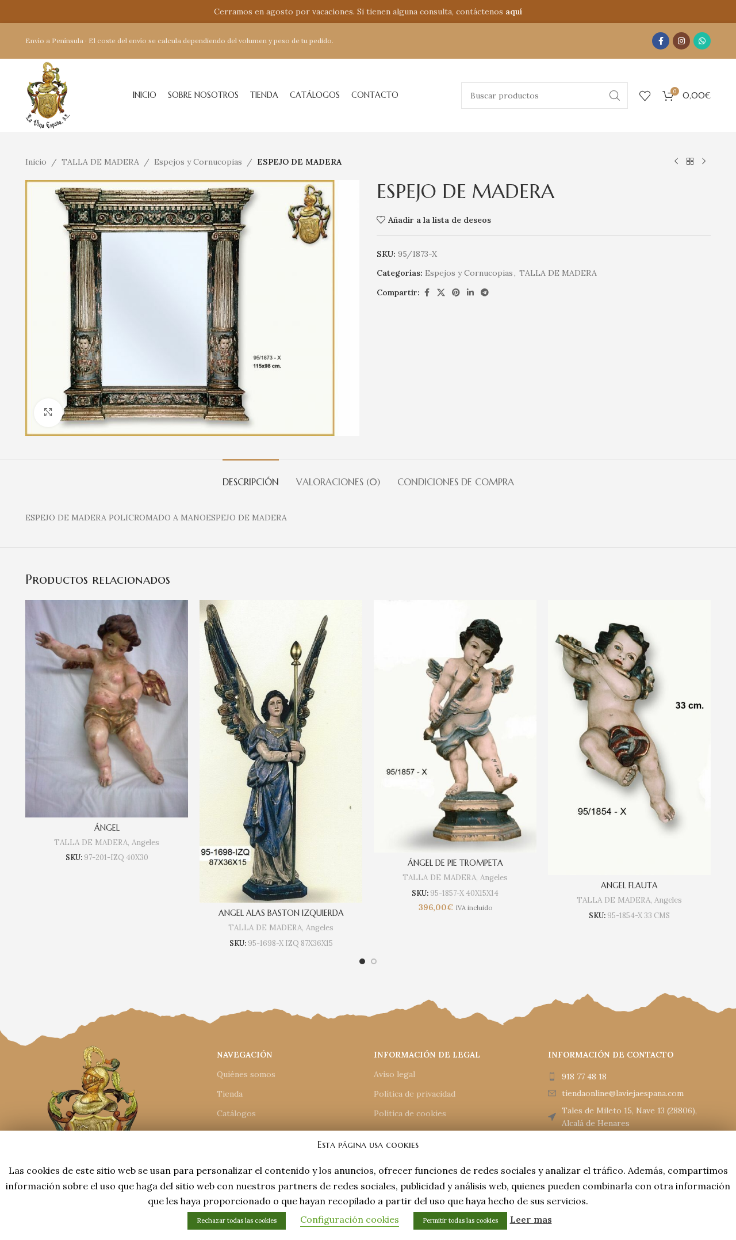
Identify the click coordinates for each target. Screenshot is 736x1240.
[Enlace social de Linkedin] (470, 293)
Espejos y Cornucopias (198, 162)
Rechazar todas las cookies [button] (237, 1220)
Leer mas (531, 1219)
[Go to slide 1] (362, 961)
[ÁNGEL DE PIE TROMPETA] (455, 726)
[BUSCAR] (614, 95)
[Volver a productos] (690, 162)
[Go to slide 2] (374, 961)
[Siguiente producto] (704, 162)
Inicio (36, 162)
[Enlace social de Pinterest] (455, 293)
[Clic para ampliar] (48, 412)
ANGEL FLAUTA (629, 885)
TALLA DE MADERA (100, 162)
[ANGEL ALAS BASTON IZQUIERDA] (281, 751)
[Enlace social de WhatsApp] (702, 41)
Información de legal (427, 1054)
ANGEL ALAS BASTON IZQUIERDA (281, 913)
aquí (513, 11)
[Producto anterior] (676, 162)
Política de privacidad (414, 1094)
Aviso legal (394, 1074)
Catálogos (236, 1113)
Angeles (145, 842)
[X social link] (441, 293)
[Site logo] (47, 94)
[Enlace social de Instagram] (681, 41)
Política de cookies (410, 1113)
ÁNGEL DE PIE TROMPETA (455, 863)
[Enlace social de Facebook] (660, 41)
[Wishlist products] (645, 95)
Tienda (230, 1094)
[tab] (251, 476)
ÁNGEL (107, 828)
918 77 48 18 (584, 1076)
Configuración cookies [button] (349, 1219)
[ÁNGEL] (106, 708)
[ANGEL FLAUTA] (629, 737)
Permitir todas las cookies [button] (460, 1220)
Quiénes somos (246, 1074)
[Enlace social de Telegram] (484, 293)
